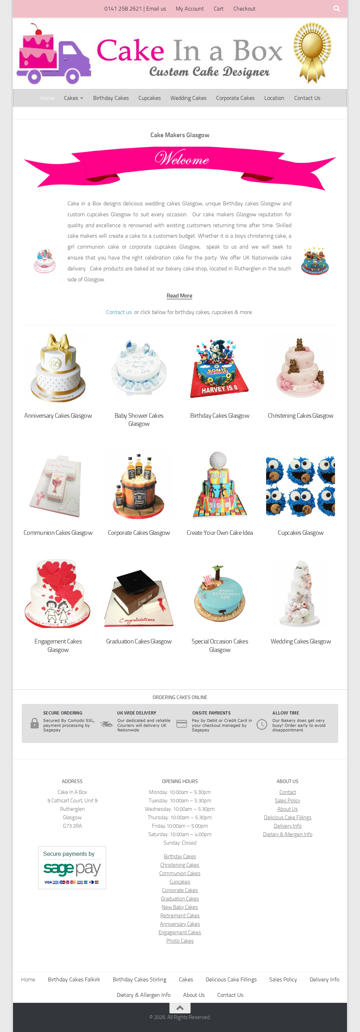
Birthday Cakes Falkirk (74, 979)
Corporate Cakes (235, 98)
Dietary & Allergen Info (288, 834)
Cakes (71, 98)
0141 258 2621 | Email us (135, 8)
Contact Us (307, 98)
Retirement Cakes (180, 915)
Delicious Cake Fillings (287, 817)
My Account (190, 8)
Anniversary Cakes (180, 924)
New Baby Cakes (180, 907)
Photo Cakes (180, 941)
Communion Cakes (179, 873)
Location (274, 98)
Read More (179, 295)
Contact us (118, 312)
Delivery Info (288, 826)
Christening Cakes (179, 865)
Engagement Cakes (180, 932)
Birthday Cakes (111, 98)
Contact (287, 792)
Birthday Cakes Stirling (139, 979)
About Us (287, 809)
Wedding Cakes (188, 98)
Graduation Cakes (180, 899)
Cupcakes (150, 98)
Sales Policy (287, 800)
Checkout (244, 8)
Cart (219, 8)
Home (47, 98)
